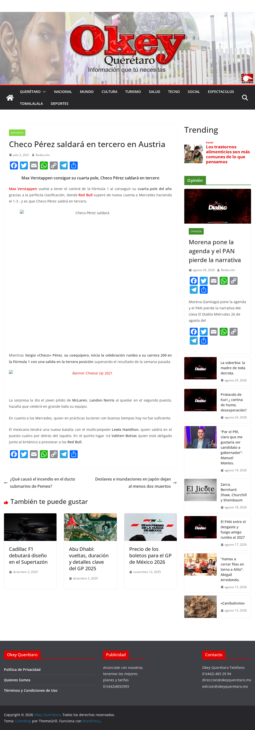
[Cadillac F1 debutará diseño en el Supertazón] (30, 517)
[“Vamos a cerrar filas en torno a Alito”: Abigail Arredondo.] (200, 573)
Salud (154, 91)
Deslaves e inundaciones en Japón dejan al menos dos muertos (133, 482)
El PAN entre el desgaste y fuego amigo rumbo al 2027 (233, 529)
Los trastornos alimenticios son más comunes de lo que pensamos (228, 154)
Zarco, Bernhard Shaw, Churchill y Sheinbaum (234, 492)
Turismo (133, 91)
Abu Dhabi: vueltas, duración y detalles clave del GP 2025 (89, 559)
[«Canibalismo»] (200, 607)
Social (194, 91)
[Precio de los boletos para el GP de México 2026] (150, 517)
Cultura (109, 91)
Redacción (43, 155)
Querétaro (30, 91)
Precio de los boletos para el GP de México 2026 (150, 555)
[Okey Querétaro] (127, 15)
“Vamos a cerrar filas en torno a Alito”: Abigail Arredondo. (232, 569)
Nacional (63, 91)
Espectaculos (221, 91)
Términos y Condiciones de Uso (31, 690)
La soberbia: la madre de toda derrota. (233, 367)
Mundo (87, 91)
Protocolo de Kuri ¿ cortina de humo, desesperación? (234, 402)
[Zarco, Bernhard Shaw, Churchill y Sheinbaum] (200, 496)
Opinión (196, 231)
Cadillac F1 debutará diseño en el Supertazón (28, 555)
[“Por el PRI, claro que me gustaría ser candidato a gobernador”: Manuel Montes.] (200, 451)
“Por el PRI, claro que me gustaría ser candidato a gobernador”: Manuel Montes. (232, 447)
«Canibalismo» (233, 603)
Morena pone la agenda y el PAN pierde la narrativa (215, 251)
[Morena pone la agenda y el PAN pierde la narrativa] (217, 206)
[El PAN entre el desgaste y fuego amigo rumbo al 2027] (200, 533)
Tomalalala (31, 103)
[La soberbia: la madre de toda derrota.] (200, 371)
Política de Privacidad (22, 669)
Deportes (59, 103)
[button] (43, 91)
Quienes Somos (17, 680)
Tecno (174, 91)
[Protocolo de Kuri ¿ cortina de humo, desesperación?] (200, 406)
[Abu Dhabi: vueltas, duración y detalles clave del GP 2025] (90, 517)
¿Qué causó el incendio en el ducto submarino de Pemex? (42, 482)
